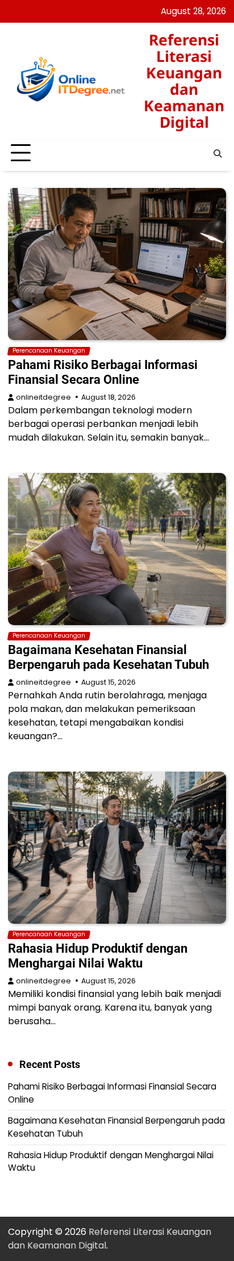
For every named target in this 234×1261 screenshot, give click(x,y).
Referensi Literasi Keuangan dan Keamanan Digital (184, 81)
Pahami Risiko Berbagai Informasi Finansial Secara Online (103, 372)
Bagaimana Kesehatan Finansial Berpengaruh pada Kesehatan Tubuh (108, 657)
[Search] (217, 153)
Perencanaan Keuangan (48, 351)
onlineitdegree (43, 397)
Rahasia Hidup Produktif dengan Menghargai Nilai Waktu (97, 955)
